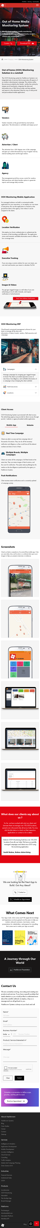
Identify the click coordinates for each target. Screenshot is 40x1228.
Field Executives (12, 387)
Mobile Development (7, 1149)
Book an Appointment (16, 1101)
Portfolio (24, 1)
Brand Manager (6, 1201)
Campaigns (11, 369)
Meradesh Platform (7, 1216)
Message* (7, 1049)
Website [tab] (30, 425)
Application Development (9, 1146)
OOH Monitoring (6, 1193)
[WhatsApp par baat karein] (30, 1223)
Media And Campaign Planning (10, 1163)
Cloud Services (5, 1155)
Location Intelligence (7, 1152)
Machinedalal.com (7, 1213)
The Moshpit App (6, 1198)
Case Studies (36, 1)
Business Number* (10, 1030)
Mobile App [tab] (11, 425)
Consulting (4, 1157)
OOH (3, 1180)
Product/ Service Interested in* (15, 1040)
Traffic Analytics (6, 1160)
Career (3, 1129)
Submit (19, 1078)
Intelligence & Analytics (8, 1144)
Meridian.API (5, 1219)
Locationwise (5, 1190)
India (6, 1034)
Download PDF (27, 43)
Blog (2, 1123)
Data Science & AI (7, 1166)
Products (11, 59)
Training (29, 1)
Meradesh (4, 1195)
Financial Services (6, 1175)
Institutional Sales (6, 1178)
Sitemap (3, 1134)
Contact (8, 43)
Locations (10, 393)
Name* (5, 1012)
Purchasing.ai (5, 1210)
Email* (5, 1021)
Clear (8, 1078)
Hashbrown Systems (7, 1121)
